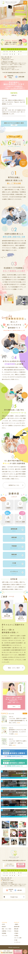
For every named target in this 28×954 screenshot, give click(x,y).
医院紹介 (4, 926)
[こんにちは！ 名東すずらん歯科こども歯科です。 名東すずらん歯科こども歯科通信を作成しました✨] (5, 833)
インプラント (17, 942)
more (18, 722)
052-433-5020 (18, 88)
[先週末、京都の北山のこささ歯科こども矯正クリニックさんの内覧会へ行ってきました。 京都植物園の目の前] (14, 825)
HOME (3, 924)
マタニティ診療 (17, 938)
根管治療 (16, 929)
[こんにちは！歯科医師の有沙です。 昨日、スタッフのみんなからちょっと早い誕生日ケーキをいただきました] (5, 841)
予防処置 (16, 931)
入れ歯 (15, 940)
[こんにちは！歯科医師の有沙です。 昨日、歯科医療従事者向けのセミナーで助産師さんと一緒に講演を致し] (22, 833)
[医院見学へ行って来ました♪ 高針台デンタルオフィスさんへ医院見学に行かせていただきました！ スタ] (22, 841)
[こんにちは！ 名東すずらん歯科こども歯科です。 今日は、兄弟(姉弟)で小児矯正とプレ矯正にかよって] (14, 841)
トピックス (4, 935)
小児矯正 (16, 935)
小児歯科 (16, 933)
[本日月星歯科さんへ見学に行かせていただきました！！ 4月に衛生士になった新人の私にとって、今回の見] (5, 825)
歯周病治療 (16, 926)
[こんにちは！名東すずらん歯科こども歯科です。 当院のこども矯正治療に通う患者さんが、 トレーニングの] (22, 825)
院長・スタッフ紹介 (6, 929)
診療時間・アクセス (6, 931)
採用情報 (4, 933)
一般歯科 (16, 924)
